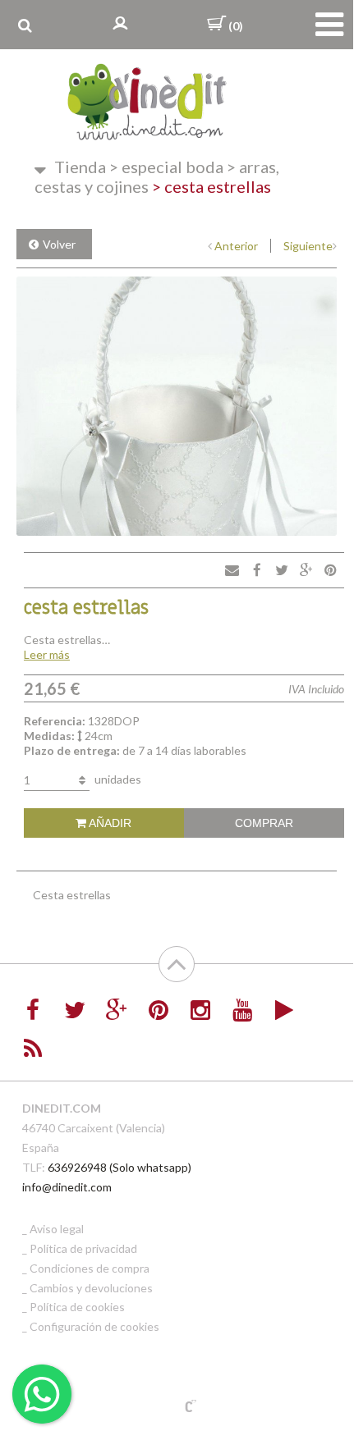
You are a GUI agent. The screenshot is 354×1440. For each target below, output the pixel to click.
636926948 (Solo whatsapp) (119, 1167)
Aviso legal (57, 1229)
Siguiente (308, 246)
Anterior (236, 246)
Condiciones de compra (89, 1268)
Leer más (47, 654)
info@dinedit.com (67, 1187)
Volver (59, 244)
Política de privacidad (83, 1248)
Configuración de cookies (94, 1326)
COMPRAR (264, 823)
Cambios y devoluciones (91, 1288)
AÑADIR (108, 823)
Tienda (80, 166)
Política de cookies (77, 1307)
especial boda (166, 166)
